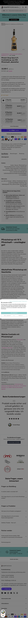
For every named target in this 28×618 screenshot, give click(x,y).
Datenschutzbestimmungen (15, 301)
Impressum (24, 301)
